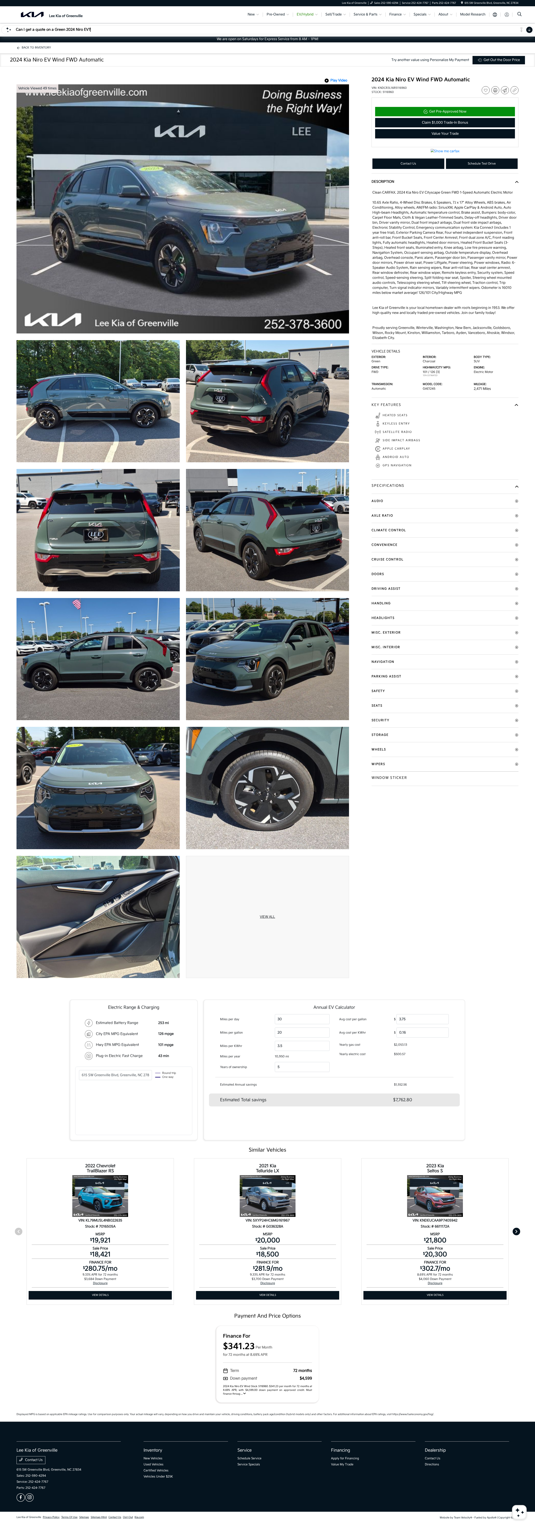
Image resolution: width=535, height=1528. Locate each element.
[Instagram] (29, 1497)
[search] (519, 15)
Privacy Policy (51, 1517)
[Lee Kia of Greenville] (52, 14)
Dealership (435, 1450)
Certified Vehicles (156, 1470)
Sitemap (84, 1517)
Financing (340, 1450)
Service (244, 1450)
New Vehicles (153, 1458)
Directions (432, 1464)
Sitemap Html (99, 1517)
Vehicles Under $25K (158, 1476)
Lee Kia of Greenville (29, 1517)
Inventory (153, 1450)
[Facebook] (21, 1497)
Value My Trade (342, 1464)
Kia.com (139, 1517)
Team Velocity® (463, 1517)
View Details (100, 1295)
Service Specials (248, 1464)
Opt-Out (128, 1517)
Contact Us (33, 1460)
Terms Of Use (69, 1517)
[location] (462, 3)
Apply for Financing (345, 1458)
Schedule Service (249, 1458)
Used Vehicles (153, 1464)
